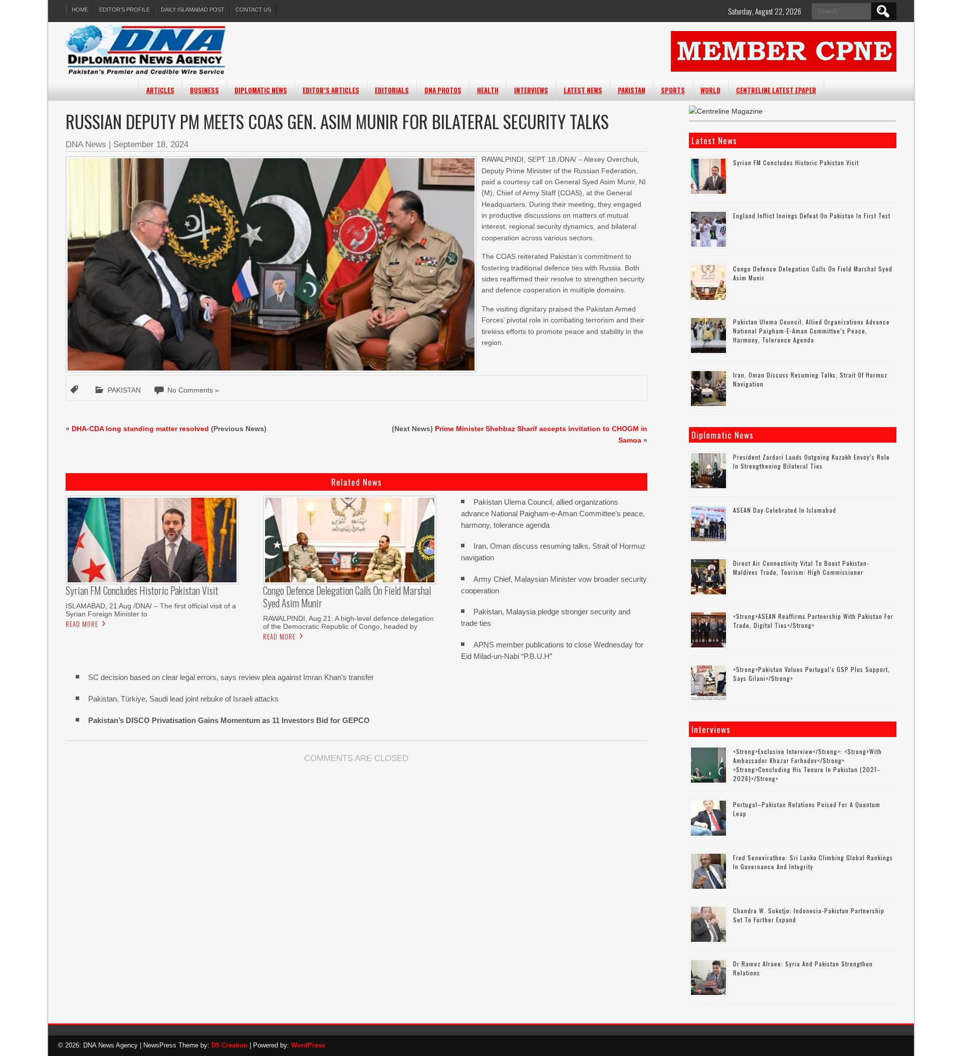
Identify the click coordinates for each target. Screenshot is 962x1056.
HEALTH (488, 90)
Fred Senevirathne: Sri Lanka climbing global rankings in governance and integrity (813, 862)
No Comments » (193, 390)
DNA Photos (442, 90)
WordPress (308, 1045)
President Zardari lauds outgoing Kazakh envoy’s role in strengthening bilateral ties (811, 461)
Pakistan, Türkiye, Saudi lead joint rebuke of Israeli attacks (183, 698)
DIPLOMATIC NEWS (260, 90)
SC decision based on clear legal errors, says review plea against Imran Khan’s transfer (231, 677)
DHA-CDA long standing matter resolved (140, 429)
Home (80, 10)
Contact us (253, 10)
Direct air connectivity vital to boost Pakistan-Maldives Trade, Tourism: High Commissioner (801, 567)
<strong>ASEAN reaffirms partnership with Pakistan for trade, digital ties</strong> (813, 620)
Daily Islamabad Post (192, 10)
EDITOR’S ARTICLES (331, 90)
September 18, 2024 (150, 144)
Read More (82, 624)
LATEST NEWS (583, 90)
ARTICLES (160, 90)
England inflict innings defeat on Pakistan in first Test (811, 215)
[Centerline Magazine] (726, 111)
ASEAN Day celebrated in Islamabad (784, 510)
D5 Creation (229, 1045)
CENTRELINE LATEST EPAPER (776, 90)
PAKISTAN (631, 90)
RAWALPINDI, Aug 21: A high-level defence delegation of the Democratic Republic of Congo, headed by (348, 622)
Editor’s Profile (124, 10)
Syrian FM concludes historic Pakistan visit (796, 162)
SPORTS (673, 90)
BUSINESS (204, 90)
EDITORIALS (392, 90)
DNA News (86, 144)
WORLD (710, 90)
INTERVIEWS (531, 90)
